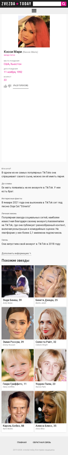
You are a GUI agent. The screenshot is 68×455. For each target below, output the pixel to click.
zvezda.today (29, 450)
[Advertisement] (34, 127)
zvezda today (16, 4)
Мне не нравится (9, 86)
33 (5, 79)
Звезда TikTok (9, 55)
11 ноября (9, 72)
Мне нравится (5, 86)
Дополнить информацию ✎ (16, 253)
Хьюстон (15, 64)
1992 (19, 72)
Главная (21, 442)
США (6, 64)
